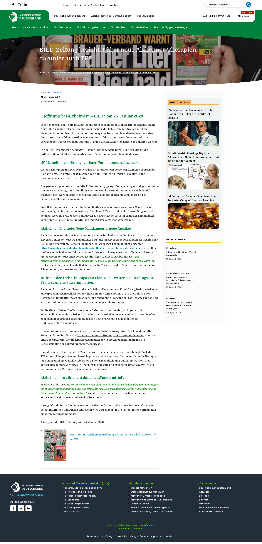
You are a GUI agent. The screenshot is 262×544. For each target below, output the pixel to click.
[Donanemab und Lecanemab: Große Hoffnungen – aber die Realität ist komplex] (193, 133)
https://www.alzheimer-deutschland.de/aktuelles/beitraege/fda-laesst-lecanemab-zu (93, 248)
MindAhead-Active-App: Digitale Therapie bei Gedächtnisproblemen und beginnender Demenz (193, 157)
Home (42, 72)
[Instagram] (19, 4)
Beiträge (64, 72)
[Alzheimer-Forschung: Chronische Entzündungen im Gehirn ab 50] (210, 281)
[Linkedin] (25, 4)
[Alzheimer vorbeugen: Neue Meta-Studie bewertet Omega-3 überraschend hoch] (193, 216)
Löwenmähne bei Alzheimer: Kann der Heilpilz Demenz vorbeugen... (180, 305)
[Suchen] (248, 4)
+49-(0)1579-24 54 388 (29, 495)
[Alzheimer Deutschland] (25, 17)
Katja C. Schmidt (53, 92)
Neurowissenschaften (177, 273)
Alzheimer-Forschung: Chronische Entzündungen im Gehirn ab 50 (180, 280)
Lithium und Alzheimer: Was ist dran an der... (181, 254)
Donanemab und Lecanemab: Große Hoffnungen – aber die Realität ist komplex (190, 114)
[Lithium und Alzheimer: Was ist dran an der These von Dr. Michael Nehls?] (210, 256)
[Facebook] (12, 4)
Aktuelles (53, 72)
